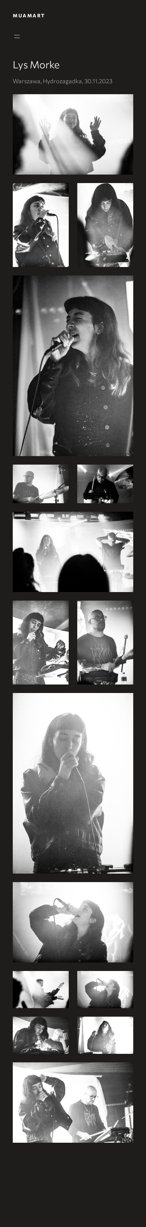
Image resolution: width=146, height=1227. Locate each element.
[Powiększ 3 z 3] (124, 284)
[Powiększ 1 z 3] (59, 192)
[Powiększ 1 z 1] (124, 103)
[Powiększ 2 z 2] (124, 473)
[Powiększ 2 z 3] (124, 192)
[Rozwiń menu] (17, 36)
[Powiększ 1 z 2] (59, 473)
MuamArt (29, 15)
